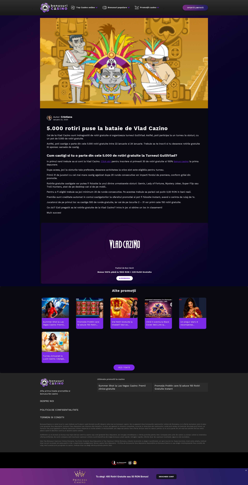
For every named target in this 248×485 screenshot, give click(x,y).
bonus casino (181, 161)
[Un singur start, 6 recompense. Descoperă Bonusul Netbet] (192, 313)
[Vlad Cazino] (124, 244)
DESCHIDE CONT (166, 477)
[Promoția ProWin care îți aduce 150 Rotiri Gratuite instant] (89, 313)
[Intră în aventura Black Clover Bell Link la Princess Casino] (158, 313)
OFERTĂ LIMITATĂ (195, 8)
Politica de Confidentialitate (59, 409)
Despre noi (47, 401)
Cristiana (66, 116)
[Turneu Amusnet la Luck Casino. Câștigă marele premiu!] (55, 347)
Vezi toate (124, 367)
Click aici (106, 161)
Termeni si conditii (52, 417)
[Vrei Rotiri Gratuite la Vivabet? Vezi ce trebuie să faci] (123, 313)
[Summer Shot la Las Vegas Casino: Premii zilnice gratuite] (55, 313)
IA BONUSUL (124, 278)
